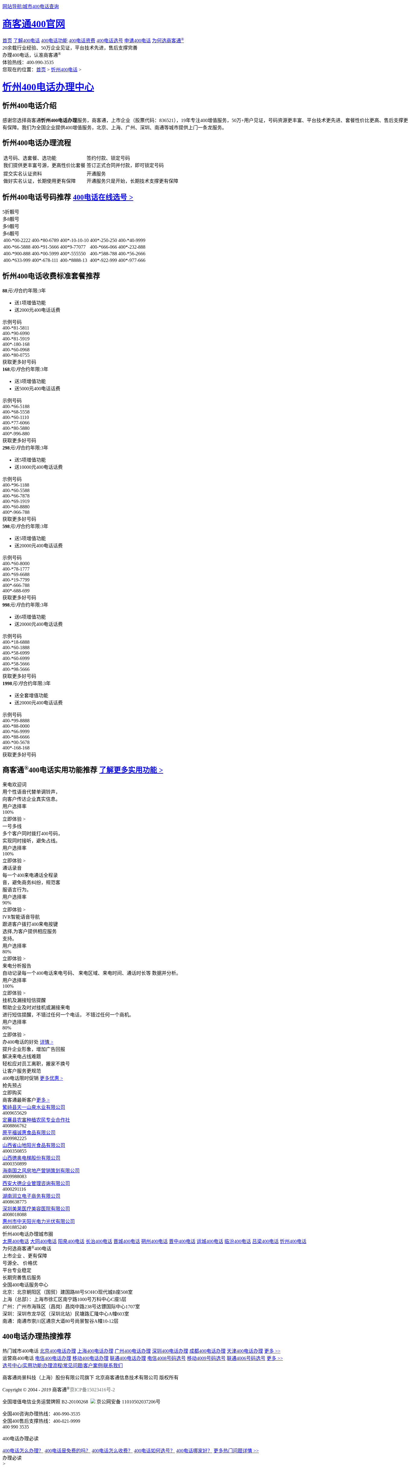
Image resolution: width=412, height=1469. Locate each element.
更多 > (43, 1100)
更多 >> (272, 1351)
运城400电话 (210, 1241)
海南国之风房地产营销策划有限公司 (41, 1170)
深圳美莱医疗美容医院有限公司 (36, 1208)
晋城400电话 (126, 1241)
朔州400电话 (154, 1241)
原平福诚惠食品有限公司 (28, 1132)
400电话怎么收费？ (112, 1450)
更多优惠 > (51, 1078)
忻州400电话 (64, 69)
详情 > (46, 1042)
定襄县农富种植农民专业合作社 (36, 1120)
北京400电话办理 (58, 1351)
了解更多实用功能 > (131, 770)
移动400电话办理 (90, 1358)
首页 (7, 40)
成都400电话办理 (207, 1351)
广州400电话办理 (133, 1351)
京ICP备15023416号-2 (92, 1389)
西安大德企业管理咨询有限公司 (36, 1183)
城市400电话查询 (41, 6)
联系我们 (113, 1365)
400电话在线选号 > (103, 197)
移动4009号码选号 (206, 1358)
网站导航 (12, 6)
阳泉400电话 (71, 1241)
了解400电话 (26, 40)
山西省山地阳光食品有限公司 (33, 1145)
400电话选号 (110, 40)
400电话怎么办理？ (22, 1450)
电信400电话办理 (53, 1358)
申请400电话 (137, 40)
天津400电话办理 (245, 1351)
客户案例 (93, 1365)
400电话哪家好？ (194, 1450)
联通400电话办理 (128, 1358)
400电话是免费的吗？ (67, 1450)
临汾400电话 (237, 1241)
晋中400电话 (182, 1241)
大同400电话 (43, 1241)
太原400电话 (15, 1241)
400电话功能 (54, 40)
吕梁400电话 (265, 1241)
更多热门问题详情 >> (236, 1450)
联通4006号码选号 (246, 1358)
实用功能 (32, 1365)
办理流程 (52, 1365)
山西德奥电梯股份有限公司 (31, 1158)
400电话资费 (82, 40)
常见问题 (72, 1365)
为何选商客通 (168, 40)
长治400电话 (99, 1241)
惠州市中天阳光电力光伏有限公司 (38, 1221)
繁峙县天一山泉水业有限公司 (33, 1107)
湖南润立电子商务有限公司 (31, 1196)
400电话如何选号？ (154, 1450)
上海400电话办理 (95, 1351)
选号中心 (12, 1365)
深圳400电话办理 (170, 1351)
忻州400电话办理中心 (48, 87)
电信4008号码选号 (166, 1358)
